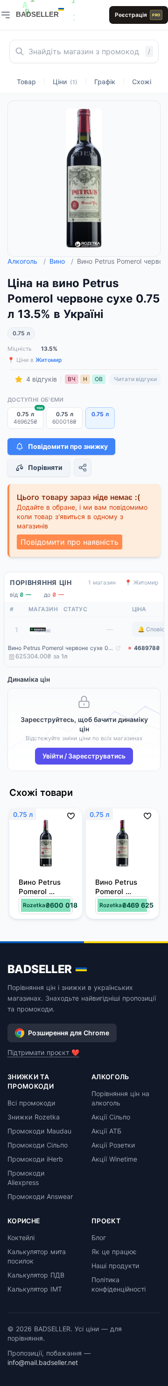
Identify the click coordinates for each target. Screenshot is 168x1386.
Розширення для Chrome (68, 1033)
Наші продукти (115, 1266)
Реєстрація (137, 14)
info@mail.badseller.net (42, 1362)
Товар (26, 82)
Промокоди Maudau (39, 1131)
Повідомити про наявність (70, 542)
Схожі (141, 82)
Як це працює (114, 1252)
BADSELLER (39, 969)
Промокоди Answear (40, 1196)
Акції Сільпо (110, 1117)
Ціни (65, 82)
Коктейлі (21, 1238)
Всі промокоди (31, 1103)
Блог (98, 1238)
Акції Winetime (114, 1159)
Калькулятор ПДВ (35, 1275)
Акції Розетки (113, 1145)
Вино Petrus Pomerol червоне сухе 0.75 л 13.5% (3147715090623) (60, 647)
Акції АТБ (106, 1131)
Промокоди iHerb (35, 1159)
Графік (104, 82)
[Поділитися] (82, 467)
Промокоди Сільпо (37, 1145)
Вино (61, 261)
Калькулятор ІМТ (34, 1289)
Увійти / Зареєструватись (84, 756)
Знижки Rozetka (33, 1117)
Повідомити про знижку (68, 446)
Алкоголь (26, 261)
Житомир (48, 359)
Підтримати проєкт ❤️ (43, 1052)
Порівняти (45, 467)
